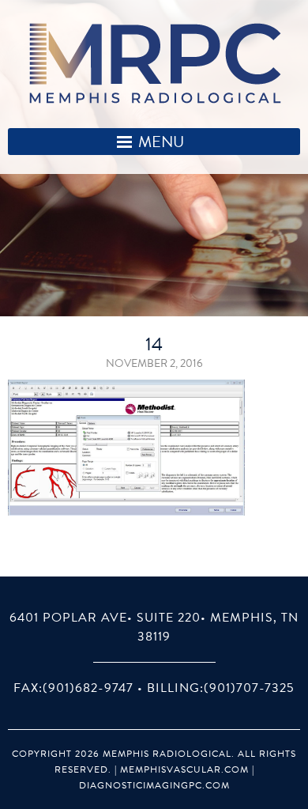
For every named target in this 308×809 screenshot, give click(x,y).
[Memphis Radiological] (154, 63)
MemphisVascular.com (184, 769)
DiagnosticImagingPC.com (154, 785)
